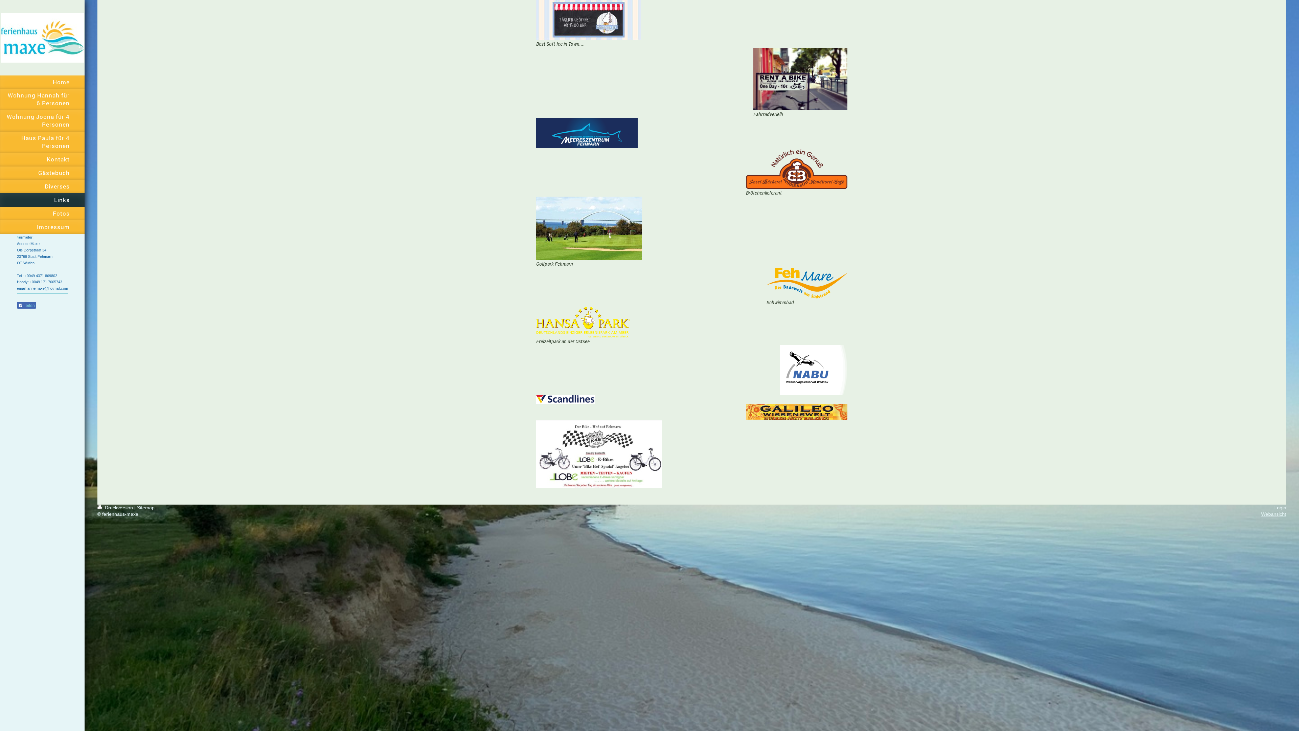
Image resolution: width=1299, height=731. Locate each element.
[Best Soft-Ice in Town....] (588, 20)
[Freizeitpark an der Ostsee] (583, 321)
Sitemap (146, 507)
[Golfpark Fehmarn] (589, 228)
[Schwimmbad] (807, 283)
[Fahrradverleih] (800, 79)
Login (1280, 507)
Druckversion (119, 507)
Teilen (29, 305)
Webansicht (1273, 514)
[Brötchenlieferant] (796, 168)
